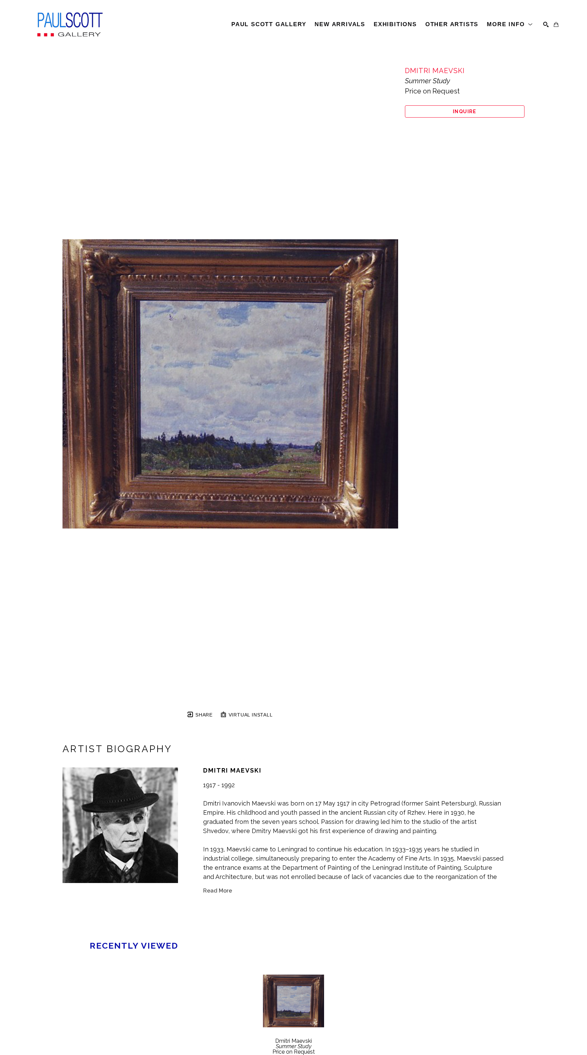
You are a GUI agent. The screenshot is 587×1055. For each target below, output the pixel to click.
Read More (217, 890)
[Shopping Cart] (556, 24)
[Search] (546, 24)
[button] (510, 24)
